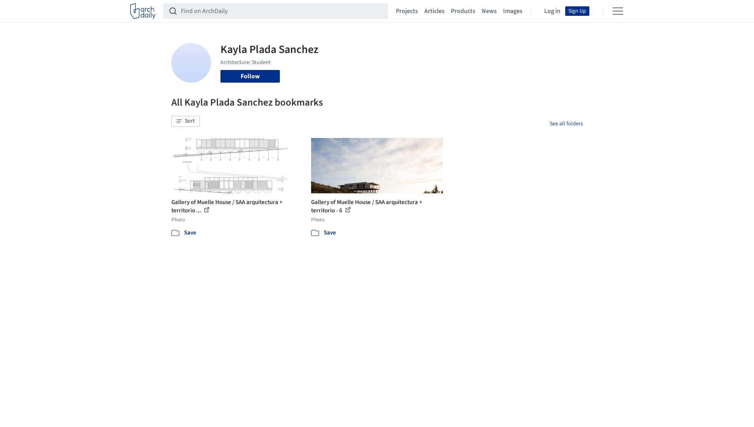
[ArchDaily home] (143, 11)
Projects (407, 11)
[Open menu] (618, 11)
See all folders (566, 124)
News (489, 11)
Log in (552, 11)
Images (512, 11)
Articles (434, 11)
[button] (185, 121)
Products (463, 11)
